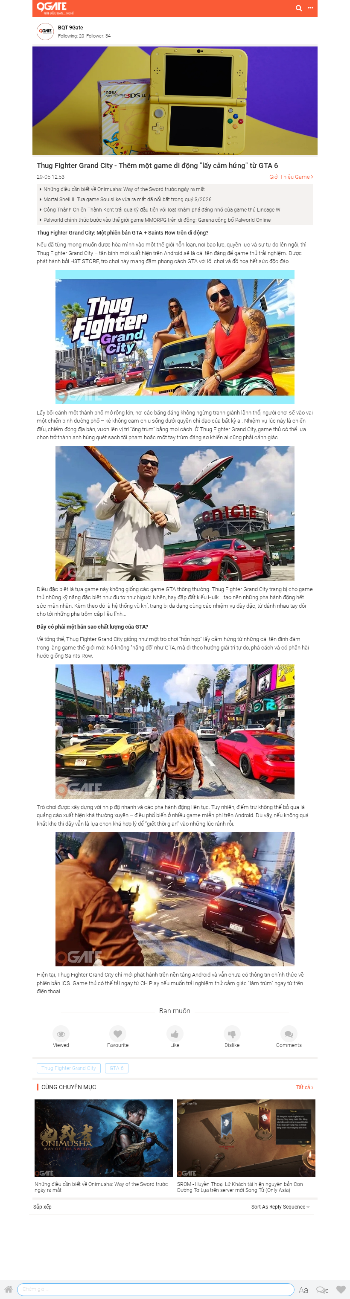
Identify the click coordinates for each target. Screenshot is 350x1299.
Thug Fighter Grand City (68, 1068)
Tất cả (304, 1087)
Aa (304, 1290)
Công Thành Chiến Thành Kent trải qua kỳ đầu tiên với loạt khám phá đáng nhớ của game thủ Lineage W (162, 210)
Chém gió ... (36, 1289)
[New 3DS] (175, 100)
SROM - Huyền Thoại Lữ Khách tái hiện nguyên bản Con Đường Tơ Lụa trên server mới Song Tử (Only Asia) (240, 1187)
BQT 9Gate (70, 28)
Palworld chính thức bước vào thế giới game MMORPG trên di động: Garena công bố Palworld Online (157, 220)
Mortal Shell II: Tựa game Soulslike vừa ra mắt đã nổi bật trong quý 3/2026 (128, 200)
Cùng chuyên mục (68, 1087)
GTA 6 (117, 1068)
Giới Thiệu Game (289, 177)
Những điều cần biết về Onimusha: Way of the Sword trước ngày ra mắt (124, 189)
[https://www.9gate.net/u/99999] (47, 31)
